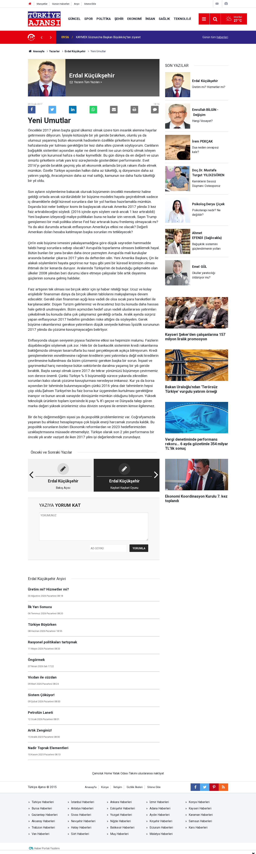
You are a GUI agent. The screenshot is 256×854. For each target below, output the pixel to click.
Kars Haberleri (198, 827)
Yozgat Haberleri (121, 815)
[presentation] (41, 37)
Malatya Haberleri (161, 834)
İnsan (150, 19)
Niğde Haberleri (120, 821)
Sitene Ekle (90, 3)
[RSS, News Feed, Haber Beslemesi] (223, 787)
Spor (88, 19)
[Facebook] (31, 109)
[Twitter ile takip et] (204, 787)
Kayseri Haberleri (200, 808)
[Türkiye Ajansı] (44, 18)
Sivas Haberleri (81, 815)
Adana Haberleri (160, 808)
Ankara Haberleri (121, 802)
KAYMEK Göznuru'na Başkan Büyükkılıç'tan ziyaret (108, 37)
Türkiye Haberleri (43, 802)
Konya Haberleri (199, 802)
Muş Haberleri (119, 834)
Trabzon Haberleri (43, 827)
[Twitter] (52, 109)
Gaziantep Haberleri (45, 815)
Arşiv (76, 3)
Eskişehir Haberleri (122, 808)
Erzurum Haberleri (161, 827)
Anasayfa (38, 51)
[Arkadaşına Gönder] (114, 109)
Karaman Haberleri (201, 815)
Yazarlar (54, 51)
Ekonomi (134, 19)
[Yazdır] (134, 109)
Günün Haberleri (60, 3)
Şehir (119, 19)
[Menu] (204, 19)
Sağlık (164, 19)
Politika (104, 19)
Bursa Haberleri (42, 808)
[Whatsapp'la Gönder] (93, 109)
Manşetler (42, 3)
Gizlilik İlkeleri (135, 787)
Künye (105, 787)
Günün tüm (215, 37)
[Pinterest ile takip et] (214, 787)
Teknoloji (182, 19)
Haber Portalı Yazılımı (47, 848)
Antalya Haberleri (82, 808)
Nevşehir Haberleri (83, 821)
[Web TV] (217, 3)
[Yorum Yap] (155, 109)
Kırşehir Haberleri (161, 821)
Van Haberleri (40, 834)
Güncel (74, 19)
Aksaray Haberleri (43, 821)
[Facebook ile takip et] (195, 787)
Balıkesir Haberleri (122, 827)
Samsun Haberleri (200, 821)
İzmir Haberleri (159, 802)
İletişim (117, 787)
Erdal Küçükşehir (75, 51)
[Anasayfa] (30, 3)
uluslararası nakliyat (151, 773)
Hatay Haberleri (81, 827)
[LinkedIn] (72, 109)
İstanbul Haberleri (82, 802)
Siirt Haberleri (80, 834)
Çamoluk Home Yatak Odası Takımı (114, 773)
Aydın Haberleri (160, 815)
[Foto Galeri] (226, 3)
